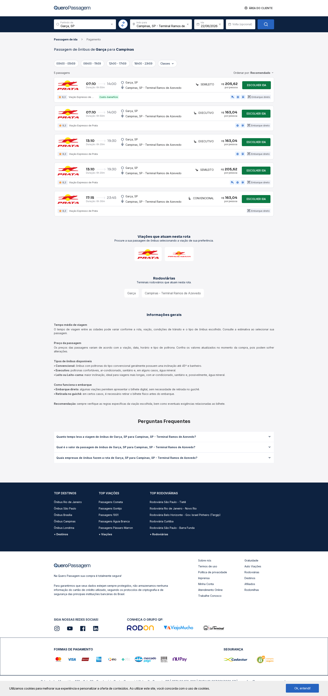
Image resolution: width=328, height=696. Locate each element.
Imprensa (204, 578)
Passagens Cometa (111, 502)
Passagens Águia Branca (114, 521)
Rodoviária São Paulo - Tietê (168, 502)
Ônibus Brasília (63, 514)
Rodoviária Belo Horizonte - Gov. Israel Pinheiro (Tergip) (185, 514)
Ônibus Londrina (64, 527)
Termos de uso (207, 566)
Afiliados (249, 584)
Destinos (249, 578)
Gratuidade (251, 560)
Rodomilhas (251, 589)
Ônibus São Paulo (65, 508)
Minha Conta (206, 584)
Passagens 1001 (108, 514)
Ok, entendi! (302, 688)
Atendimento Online (210, 589)
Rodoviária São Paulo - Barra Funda (172, 527)
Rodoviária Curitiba (161, 521)
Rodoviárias (251, 572)
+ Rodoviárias (159, 534)
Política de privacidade (212, 572)
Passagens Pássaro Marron (116, 527)
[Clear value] (220, 24)
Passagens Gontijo (110, 508)
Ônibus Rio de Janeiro (68, 502)
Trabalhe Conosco (210, 595)
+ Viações (105, 534)
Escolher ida (256, 85)
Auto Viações (252, 566)
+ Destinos (61, 534)
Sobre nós (204, 560)
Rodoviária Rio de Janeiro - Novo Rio (173, 508)
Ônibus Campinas (65, 521)
